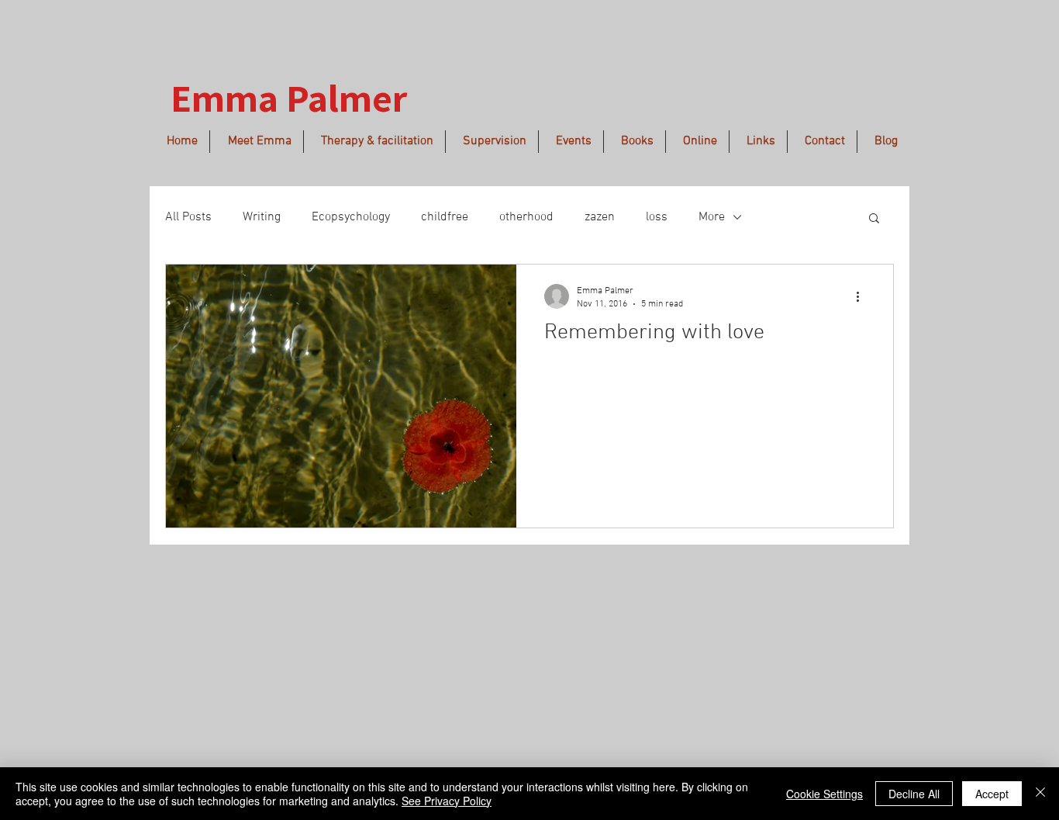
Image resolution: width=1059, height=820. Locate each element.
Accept (992, 793)
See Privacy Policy (447, 800)
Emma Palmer (289, 97)
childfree (444, 217)
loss (656, 217)
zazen (600, 217)
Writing (262, 217)
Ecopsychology (351, 217)
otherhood (526, 217)
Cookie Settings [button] (824, 793)
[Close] (1040, 794)
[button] (874, 219)
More (712, 217)
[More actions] (863, 296)
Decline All (914, 793)
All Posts (188, 217)
